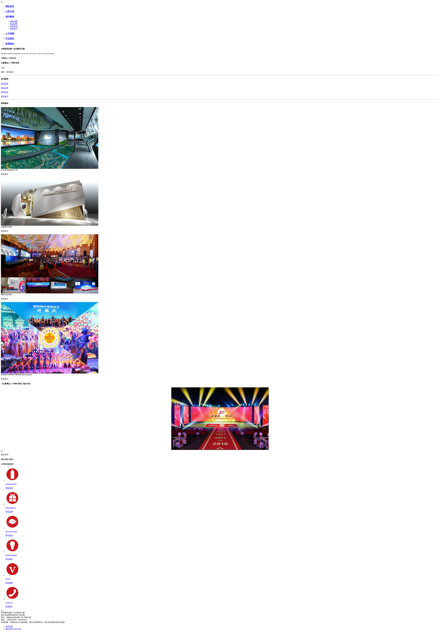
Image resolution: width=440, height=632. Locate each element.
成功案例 (10, 16)
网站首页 (10, 6)
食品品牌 (13, 24)
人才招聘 (10, 33)
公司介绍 (10, 11)
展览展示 (13, 29)
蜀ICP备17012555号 (13, 629)
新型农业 (13, 26)
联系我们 (10, 43)
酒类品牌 (13, 21)
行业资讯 (10, 38)
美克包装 (9, 626)
